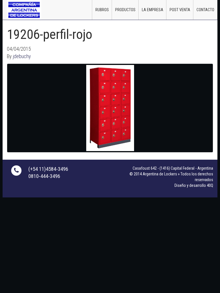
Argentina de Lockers (24, 9)
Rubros (102, 9)
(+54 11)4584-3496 (48, 169)
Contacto (205, 9)
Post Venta (180, 9)
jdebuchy (22, 56)
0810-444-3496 (44, 176)
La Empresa (152, 9)
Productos (125, 9)
